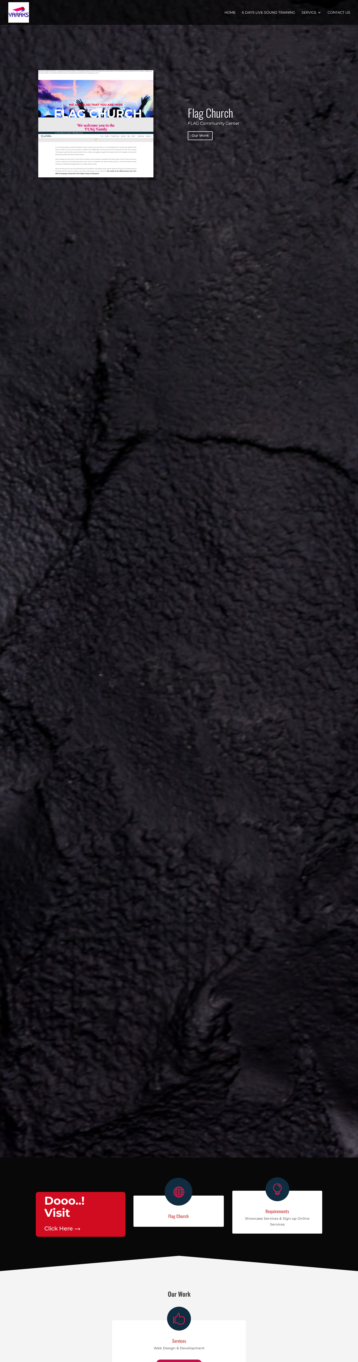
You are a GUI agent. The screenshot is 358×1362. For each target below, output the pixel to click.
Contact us (339, 13)
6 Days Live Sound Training (268, 13)
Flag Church (210, 112)
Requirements (277, 1211)
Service (308, 13)
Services (179, 1341)
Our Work (200, 135)
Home (230, 13)
